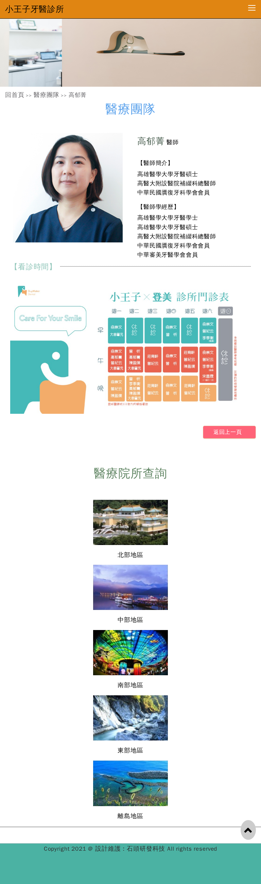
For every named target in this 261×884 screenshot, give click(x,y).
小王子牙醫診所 (34, 9)
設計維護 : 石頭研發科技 (131, 848)
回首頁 (14, 95)
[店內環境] (130, 53)
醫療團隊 (46, 95)
